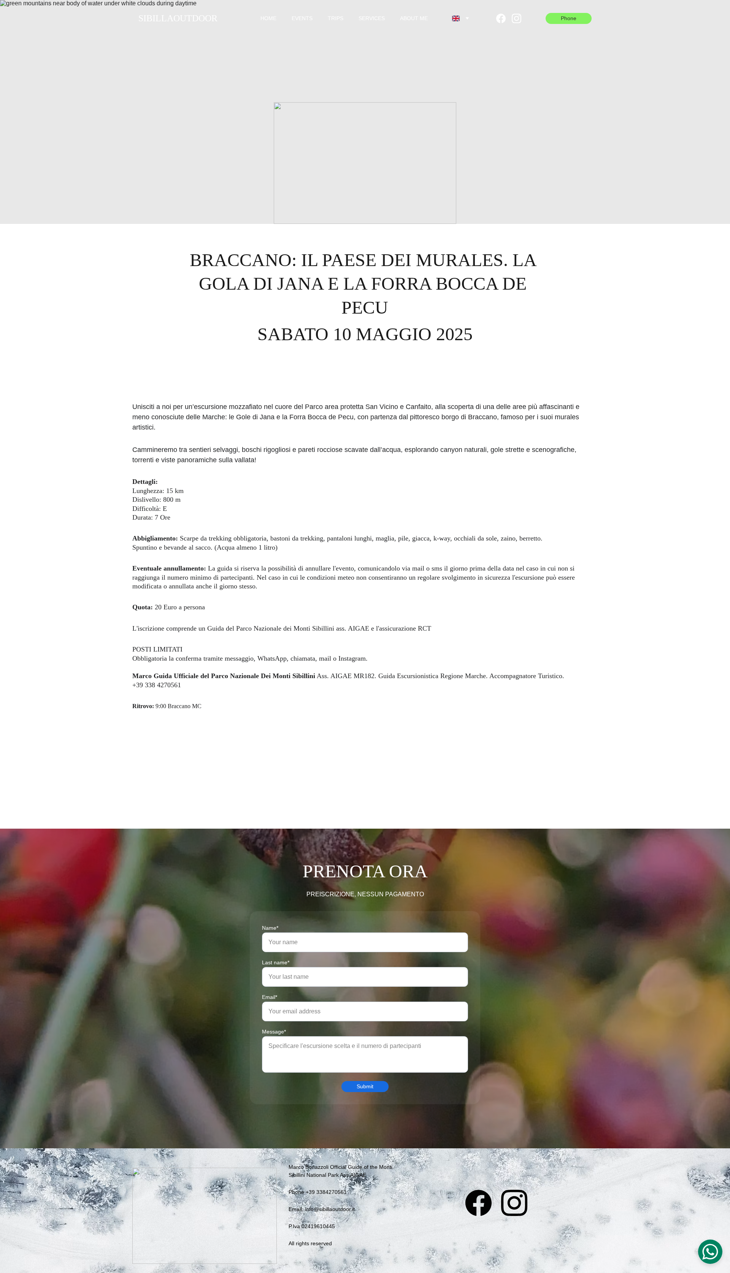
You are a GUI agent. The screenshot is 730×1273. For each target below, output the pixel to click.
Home (268, 18)
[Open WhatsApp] (710, 1252)
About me (414, 18)
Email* (269, 997)
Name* (270, 928)
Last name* (275, 962)
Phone (568, 18)
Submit (365, 1086)
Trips (335, 18)
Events (302, 18)
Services (372, 18)
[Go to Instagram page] (516, 18)
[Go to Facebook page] (504, 18)
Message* (274, 1032)
